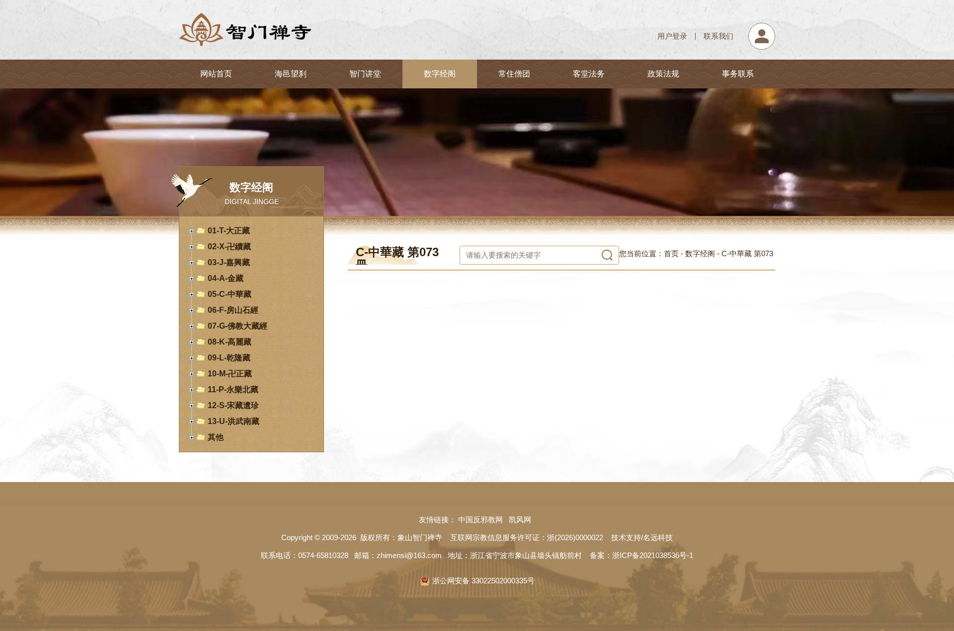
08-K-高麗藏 (229, 342)
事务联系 (738, 74)
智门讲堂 (365, 74)
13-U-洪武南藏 (233, 421)
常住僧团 (514, 74)
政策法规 (663, 74)
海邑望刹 (291, 74)
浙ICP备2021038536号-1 (652, 555)
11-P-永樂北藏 (233, 389)
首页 (671, 253)
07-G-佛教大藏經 (237, 326)
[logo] (245, 14)
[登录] (762, 27)
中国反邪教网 (482, 519)
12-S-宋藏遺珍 (233, 405)
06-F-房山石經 (233, 310)
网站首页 (216, 74)
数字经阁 (440, 74)
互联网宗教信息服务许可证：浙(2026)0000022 (526, 537)
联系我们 (718, 36)
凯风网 (522, 519)
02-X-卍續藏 (229, 246)
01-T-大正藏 (229, 230)
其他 (216, 437)
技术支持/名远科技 (642, 537)
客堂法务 (589, 74)
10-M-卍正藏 (230, 373)
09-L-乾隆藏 (229, 357)
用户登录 (672, 36)
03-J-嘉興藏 (229, 262)
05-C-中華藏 (229, 294)
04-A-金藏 (225, 278)
